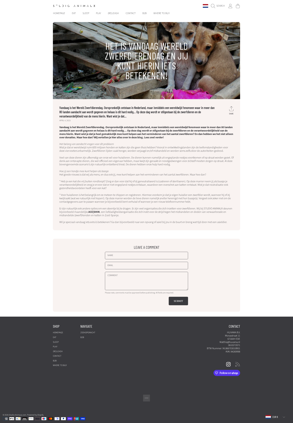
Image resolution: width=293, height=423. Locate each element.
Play (55, 346)
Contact (57, 356)
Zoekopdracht (87, 332)
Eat (54, 337)
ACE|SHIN (94, 212)
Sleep (56, 342)
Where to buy (60, 365)
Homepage (58, 332)
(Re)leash (58, 351)
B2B (55, 360)
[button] (219, 6)
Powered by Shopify (35, 414)
